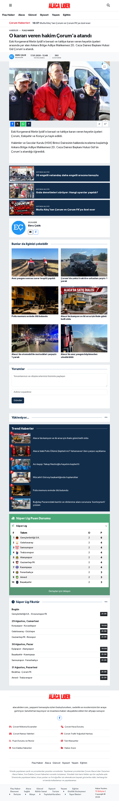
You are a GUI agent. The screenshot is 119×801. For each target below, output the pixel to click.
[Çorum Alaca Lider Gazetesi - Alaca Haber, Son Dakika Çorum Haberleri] (59, 5)
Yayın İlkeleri (75, 794)
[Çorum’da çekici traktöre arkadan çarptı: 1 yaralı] (84, 262)
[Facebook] (35, 232)
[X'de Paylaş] (17, 124)
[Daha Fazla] (28, 124)
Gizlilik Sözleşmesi (76, 792)
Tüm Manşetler (71, 741)
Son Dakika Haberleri (22, 748)
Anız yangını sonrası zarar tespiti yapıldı (33, 278)
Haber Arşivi (70, 748)
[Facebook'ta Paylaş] (12, 124)
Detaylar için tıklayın (59, 591)
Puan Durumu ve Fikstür (23, 741)
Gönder (18, 400)
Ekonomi (14, 792)
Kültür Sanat (41, 792)
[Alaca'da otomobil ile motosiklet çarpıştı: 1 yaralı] (35, 338)
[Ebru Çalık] (19, 227)
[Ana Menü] (10, 5)
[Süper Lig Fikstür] (106, 602)
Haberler (13, 31)
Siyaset (44, 15)
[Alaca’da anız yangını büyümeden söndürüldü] (84, 338)
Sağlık (27, 792)
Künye (32, 794)
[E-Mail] (30, 232)
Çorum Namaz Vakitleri (23, 734)
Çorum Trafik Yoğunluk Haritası (78, 734)
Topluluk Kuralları (52, 794)
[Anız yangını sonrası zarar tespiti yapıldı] (35, 262)
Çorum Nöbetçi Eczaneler (25, 727)
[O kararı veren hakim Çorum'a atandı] (59, 91)
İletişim (17, 794)
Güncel (32, 15)
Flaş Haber (8, 15)
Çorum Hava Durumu (74, 727)
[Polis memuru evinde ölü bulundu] (35, 300)
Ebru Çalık (34, 225)
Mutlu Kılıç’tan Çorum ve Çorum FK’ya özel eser (62, 23)
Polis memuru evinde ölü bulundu (30, 316)
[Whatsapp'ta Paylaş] (23, 124)
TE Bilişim (99, 791)
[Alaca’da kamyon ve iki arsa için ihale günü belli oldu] (84, 300)
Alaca (21, 15)
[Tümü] (106, 417)
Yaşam (55, 15)
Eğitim (66, 15)
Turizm (55, 792)
